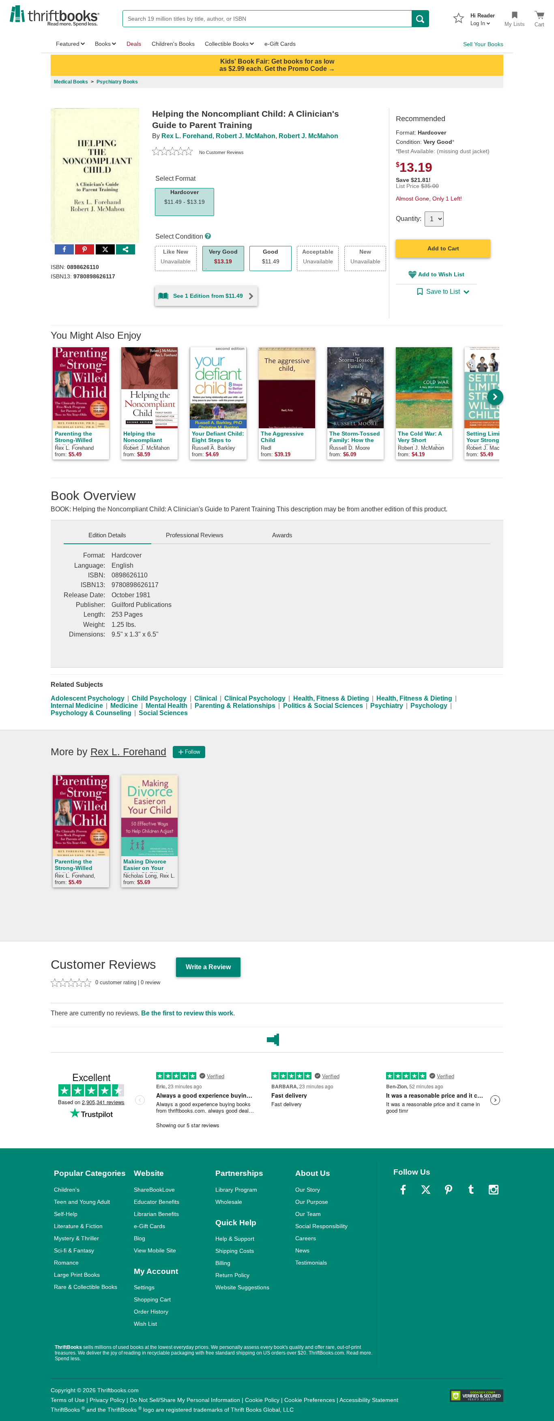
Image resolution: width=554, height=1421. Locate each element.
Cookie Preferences (309, 1400)
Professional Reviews (194, 535)
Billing (222, 1263)
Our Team (308, 1214)
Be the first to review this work (187, 1013)
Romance (66, 1262)
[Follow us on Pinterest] (448, 1189)
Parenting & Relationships (235, 705)
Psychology (428, 705)
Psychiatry (386, 705)
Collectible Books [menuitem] (227, 44)
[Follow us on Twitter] (426, 1189)
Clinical (205, 698)
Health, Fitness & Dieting (331, 698)
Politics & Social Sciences (323, 705)
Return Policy (232, 1275)
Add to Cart (443, 248)
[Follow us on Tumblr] (471, 1189)
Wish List (145, 1324)
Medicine (124, 705)
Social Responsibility (321, 1226)
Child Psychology (159, 698)
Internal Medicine (77, 705)
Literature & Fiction (78, 1226)
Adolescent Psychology (88, 698)
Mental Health (166, 705)
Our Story (307, 1189)
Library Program (236, 1189)
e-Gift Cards (149, 1226)
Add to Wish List (441, 274)
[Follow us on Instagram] (493, 1189)
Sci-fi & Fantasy (74, 1250)
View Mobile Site (155, 1250)
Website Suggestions (242, 1287)
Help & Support (234, 1238)
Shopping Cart (152, 1299)
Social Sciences (163, 712)
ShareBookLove (154, 1189)
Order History (151, 1311)
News (302, 1250)
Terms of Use (68, 1400)
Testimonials (311, 1262)
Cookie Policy (262, 1400)
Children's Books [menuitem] (173, 44)
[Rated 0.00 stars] (172, 152)
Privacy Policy (107, 1400)
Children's (66, 1189)
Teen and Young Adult (82, 1202)
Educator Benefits (156, 1202)
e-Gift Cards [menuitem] (280, 44)
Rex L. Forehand (187, 135)
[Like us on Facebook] (403, 1189)
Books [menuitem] (103, 44)
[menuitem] (482, 17)
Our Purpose (311, 1202)
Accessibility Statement (368, 1400)
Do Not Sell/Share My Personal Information (185, 1400)
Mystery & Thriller (76, 1238)
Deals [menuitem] (134, 44)
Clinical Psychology (255, 698)
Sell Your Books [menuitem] (483, 44)
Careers (305, 1238)
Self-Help (65, 1214)
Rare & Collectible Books (85, 1287)
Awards (282, 535)
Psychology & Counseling (91, 712)
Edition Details (107, 535)
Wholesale (228, 1202)
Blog (139, 1238)
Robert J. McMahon (245, 135)
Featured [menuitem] (67, 44)
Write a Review (208, 967)
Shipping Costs (234, 1251)
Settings (144, 1287)
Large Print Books (77, 1274)
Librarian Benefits (156, 1214)
